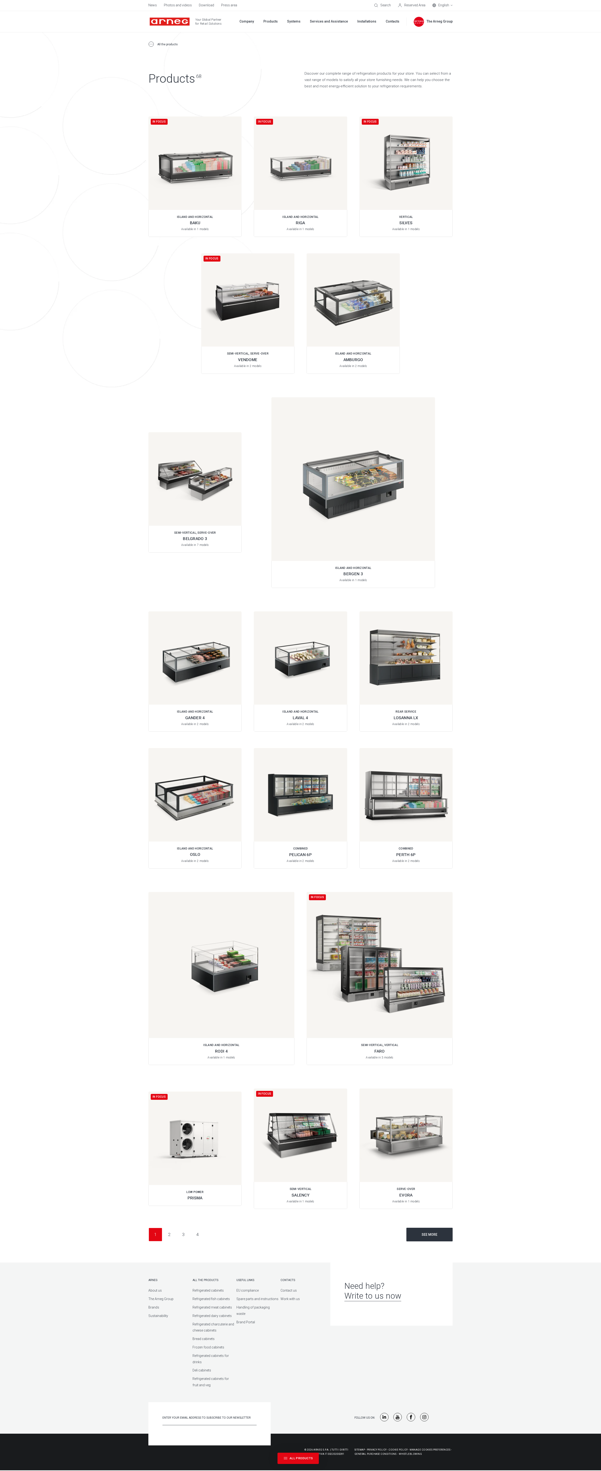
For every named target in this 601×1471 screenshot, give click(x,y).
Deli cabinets (202, 1370)
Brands (153, 1307)
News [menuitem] (152, 5)
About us (155, 1290)
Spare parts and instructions (257, 1299)
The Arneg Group (160, 1299)
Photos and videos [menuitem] (178, 5)
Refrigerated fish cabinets (211, 1299)
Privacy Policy (377, 1449)
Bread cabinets (204, 1339)
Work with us (290, 1299)
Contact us (289, 1290)
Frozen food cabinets (208, 1347)
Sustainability (158, 1316)
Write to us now (372, 1296)
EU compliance (247, 1290)
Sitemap (359, 1449)
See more (429, 1234)
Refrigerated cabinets (208, 1290)
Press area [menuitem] (229, 5)
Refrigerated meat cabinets (212, 1307)
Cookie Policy (398, 1449)
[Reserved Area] (411, 5)
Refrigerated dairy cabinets (212, 1316)
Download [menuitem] (206, 5)
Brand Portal (245, 1322)
